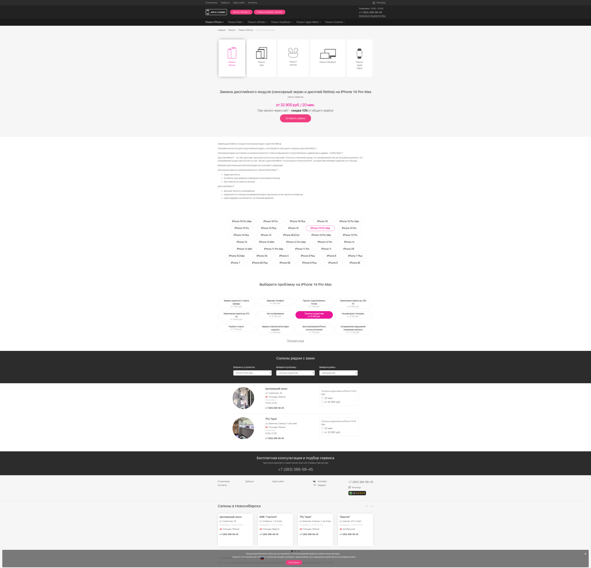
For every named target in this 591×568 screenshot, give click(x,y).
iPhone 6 (333, 262)
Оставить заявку (295, 118)
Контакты (252, 2)
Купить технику (240, 12)
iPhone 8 (331, 255)
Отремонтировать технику (269, 12)
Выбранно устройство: (244, 367)
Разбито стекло (236, 327)
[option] (235, 530)
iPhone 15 (293, 228)
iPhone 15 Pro (242, 228)
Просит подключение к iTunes (314, 303)
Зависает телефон (275, 301)
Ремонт (232, 30)
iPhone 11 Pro (302, 248)
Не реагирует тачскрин (353, 314)
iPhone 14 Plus (241, 235)
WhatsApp (381, 3)
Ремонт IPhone (213, 22)
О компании (211, 2)
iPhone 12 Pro (325, 242)
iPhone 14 (266, 235)
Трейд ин (225, 2)
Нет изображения (275, 314)
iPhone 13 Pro (350, 235)
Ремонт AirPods (256, 22)
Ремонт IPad (235, 22)
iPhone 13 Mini (266, 242)
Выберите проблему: (286, 367)
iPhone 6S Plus (260, 262)
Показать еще (295, 340)
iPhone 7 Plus (355, 255)
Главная (221, 30)
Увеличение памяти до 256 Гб (353, 303)
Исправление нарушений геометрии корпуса (353, 329)
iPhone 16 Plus (297, 221)
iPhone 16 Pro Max (241, 221)
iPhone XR (348, 248)
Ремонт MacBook (281, 22)
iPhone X (284, 255)
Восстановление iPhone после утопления (314, 329)
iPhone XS (262, 255)
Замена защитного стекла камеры (236, 303)
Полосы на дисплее (314, 314)
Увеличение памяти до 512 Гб (236, 316)
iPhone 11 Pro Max (273, 248)
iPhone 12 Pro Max (296, 242)
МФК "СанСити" (268, 516)
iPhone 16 (322, 221)
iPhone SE (355, 262)
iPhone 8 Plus (308, 255)
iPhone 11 (326, 248)
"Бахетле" (345, 516)
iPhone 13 (242, 242)
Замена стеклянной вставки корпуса (275, 329)
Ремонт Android (334, 22)
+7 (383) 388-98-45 (370, 12)
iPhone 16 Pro (270, 221)
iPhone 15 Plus (268, 228)
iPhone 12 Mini (244, 248)
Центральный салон (230, 516)
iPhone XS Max (237, 255)
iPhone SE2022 (291, 235)
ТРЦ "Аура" (306, 516)
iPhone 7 (235, 262)
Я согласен (294, 562)
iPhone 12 (349, 242)
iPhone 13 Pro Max (321, 235)
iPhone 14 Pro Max (320, 228)
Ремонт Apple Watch (308, 22)
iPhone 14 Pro (349, 228)
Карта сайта (239, 2)
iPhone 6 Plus (309, 262)
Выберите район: (327, 367)
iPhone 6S (285, 262)
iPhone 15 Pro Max (349, 221)
